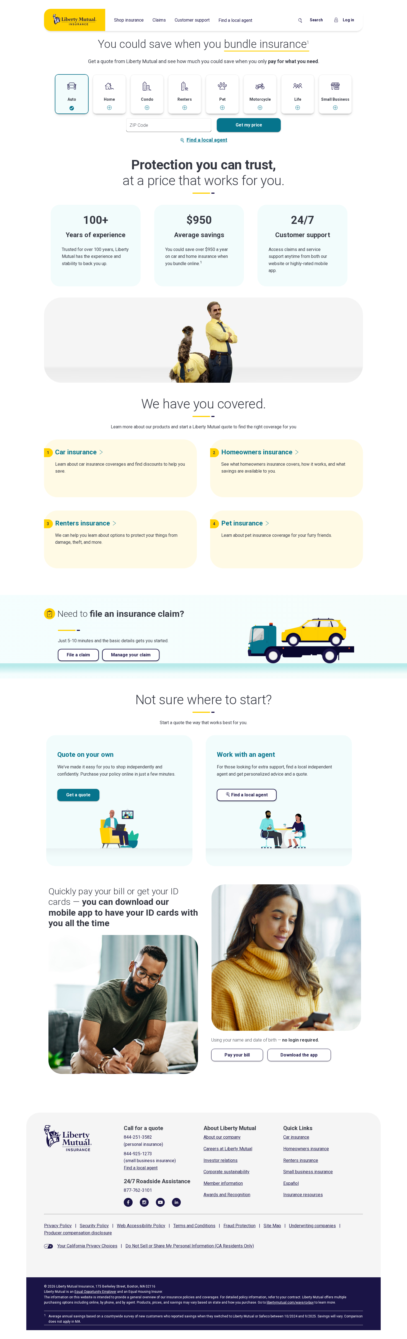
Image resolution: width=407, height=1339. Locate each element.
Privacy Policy (58, 1225)
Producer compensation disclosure (78, 1233)
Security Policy (94, 1225)
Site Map (272, 1225)
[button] (72, 94)
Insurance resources (303, 1194)
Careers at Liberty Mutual (228, 1148)
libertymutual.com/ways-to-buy (290, 1302)
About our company (222, 1137)
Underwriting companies (312, 1225)
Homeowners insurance (306, 1148)
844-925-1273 (138, 1153)
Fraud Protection (239, 1225)
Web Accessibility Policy (141, 1225)
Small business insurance (308, 1171)
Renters (82, 523)
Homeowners (256, 452)
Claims (159, 20)
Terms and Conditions (194, 1225)
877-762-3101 (138, 1190)
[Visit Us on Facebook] (128, 1202)
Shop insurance (129, 20)
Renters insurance (300, 1160)
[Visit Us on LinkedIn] (176, 1202)
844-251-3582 (138, 1137)
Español (291, 1183)
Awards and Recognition (227, 1194)
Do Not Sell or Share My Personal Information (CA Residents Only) (189, 1246)
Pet (242, 523)
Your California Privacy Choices (87, 1246)
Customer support (192, 20)
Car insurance (296, 1137)
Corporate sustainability (226, 1171)
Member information (223, 1183)
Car (76, 452)
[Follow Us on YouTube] (160, 1202)
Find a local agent (235, 20)
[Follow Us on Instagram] (144, 1202)
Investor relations (221, 1160)
